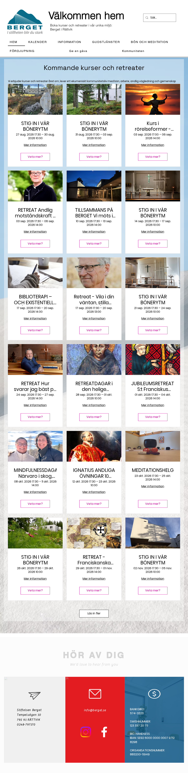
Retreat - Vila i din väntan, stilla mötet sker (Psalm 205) (94, 299)
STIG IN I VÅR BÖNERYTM (35, 126)
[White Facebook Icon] (104, 732)
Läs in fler (94, 613)
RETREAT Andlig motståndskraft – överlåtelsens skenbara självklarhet (35, 213)
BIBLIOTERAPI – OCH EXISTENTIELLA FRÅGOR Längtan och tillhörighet (35, 299)
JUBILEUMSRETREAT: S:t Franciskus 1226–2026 (152, 386)
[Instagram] (86, 732)
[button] (72, 42)
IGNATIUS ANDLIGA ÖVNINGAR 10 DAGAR (94, 473)
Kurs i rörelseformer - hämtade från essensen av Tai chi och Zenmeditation (152, 126)
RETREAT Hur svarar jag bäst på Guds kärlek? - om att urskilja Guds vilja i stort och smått (35, 386)
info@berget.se (95, 710)
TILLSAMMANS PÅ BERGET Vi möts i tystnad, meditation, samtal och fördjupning (94, 213)
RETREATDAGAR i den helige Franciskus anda (94, 386)
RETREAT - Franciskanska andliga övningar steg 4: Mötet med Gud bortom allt (94, 560)
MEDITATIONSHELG (153, 470)
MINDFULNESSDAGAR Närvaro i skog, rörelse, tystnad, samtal (35, 473)
